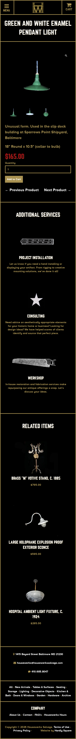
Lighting (24, 691)
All (11, 687)
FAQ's (38, 714)
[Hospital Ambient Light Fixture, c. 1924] (36, 606)
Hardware (53, 695)
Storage (12, 691)
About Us (14, 714)
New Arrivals (22, 687)
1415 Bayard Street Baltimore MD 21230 (39, 654)
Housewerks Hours (55, 714)
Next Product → (57, 190)
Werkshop (36, 378)
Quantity (10, 162)
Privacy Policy (21, 730)
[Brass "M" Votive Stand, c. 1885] (36, 473)
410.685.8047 (39, 671)
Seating (60, 687)
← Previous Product (22, 190)
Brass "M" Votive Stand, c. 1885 (35, 478)
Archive (66, 695)
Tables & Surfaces (43, 687)
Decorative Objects (43, 691)
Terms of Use (61, 727)
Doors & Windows (23, 695)
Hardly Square (63, 730)
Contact (27, 714)
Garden (41, 695)
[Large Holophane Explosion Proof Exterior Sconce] (36, 537)
